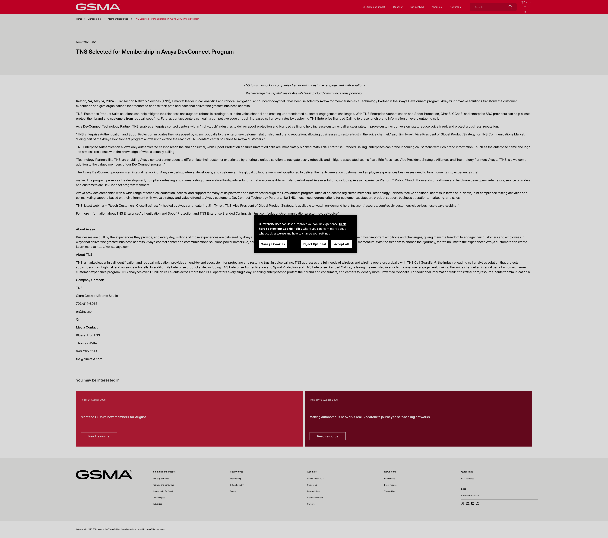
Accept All (341, 244)
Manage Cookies (273, 244)
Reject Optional (314, 244)
